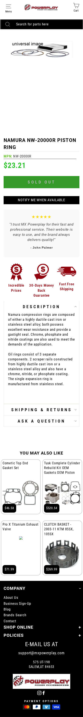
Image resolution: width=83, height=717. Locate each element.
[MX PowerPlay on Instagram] (39, 693)
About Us (11, 598)
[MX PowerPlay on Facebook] (44, 693)
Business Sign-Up (17, 604)
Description (41, 306)
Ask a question (41, 421)
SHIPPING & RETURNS (41, 409)
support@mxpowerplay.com (41, 653)
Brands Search (15, 615)
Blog (7, 609)
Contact (10, 621)
